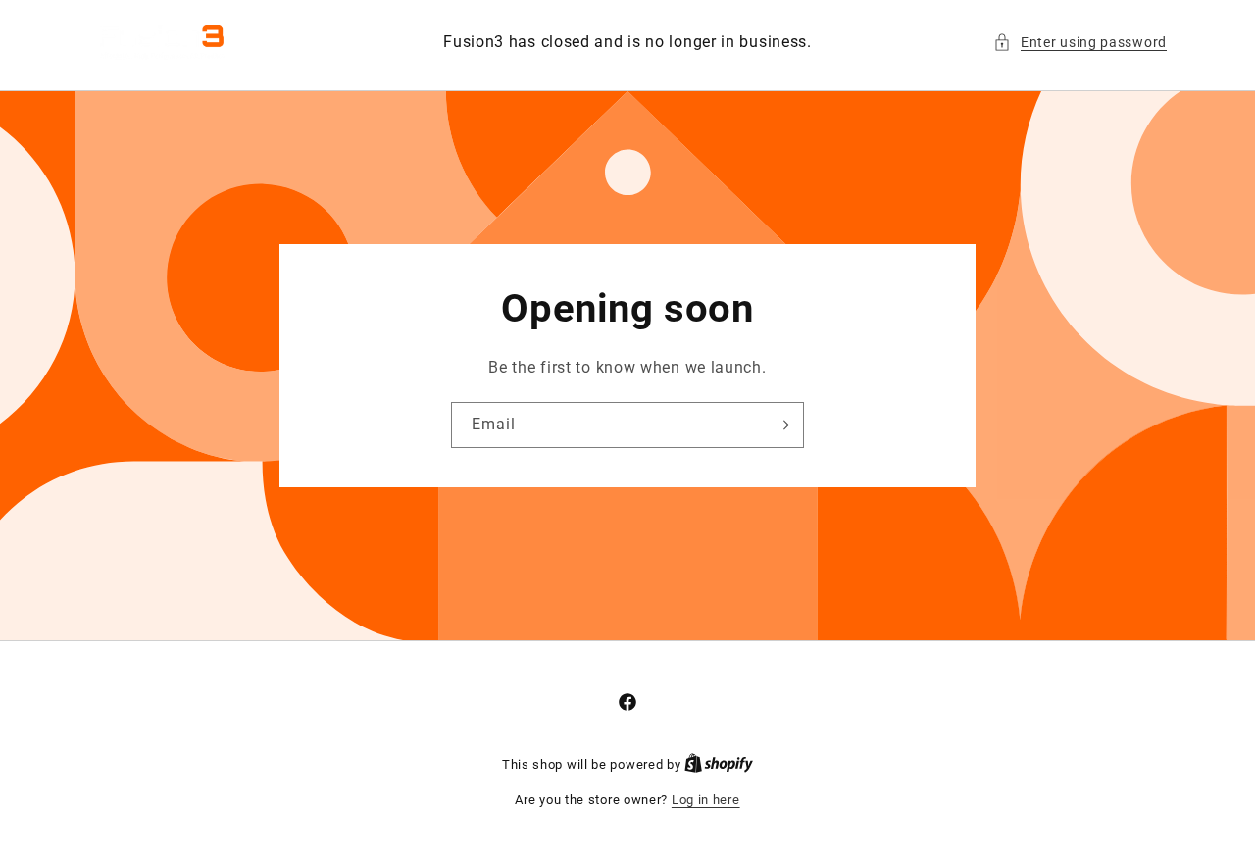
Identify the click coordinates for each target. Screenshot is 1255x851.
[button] (1080, 42)
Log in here (706, 799)
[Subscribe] (781, 425)
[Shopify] (718, 764)
